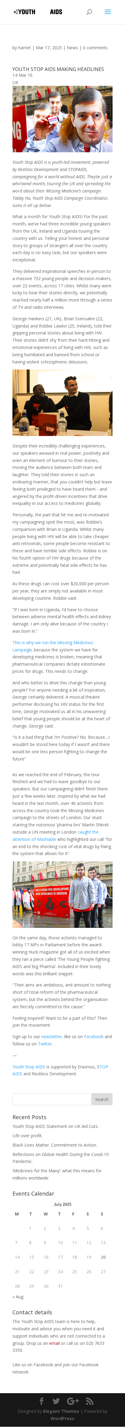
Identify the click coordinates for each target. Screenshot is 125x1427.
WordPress (62, 1418)
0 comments (95, 47)
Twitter (45, 1044)
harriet (24, 47)
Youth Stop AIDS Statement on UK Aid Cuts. (55, 1126)
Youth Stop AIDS (29, 1067)
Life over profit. (27, 1135)
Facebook (94, 1036)
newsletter (51, 1036)
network (20, 1372)
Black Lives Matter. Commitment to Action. (54, 1145)
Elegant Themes (61, 1411)
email (54, 1343)
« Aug (17, 1296)
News (72, 47)
